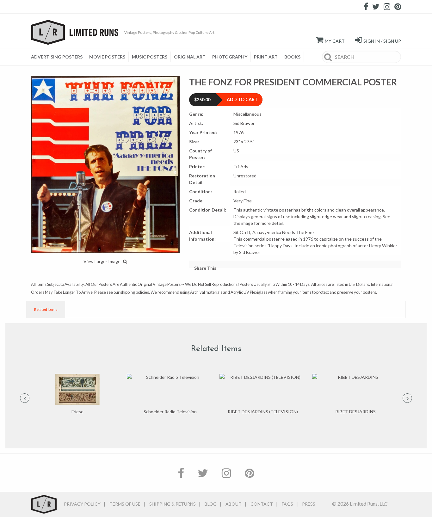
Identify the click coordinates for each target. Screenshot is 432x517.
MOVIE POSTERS (107, 56)
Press (308, 504)
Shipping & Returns (172, 504)
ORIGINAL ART (190, 56)
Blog (211, 504)
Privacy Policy (82, 504)
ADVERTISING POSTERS (57, 56)
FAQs (287, 504)
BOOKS (292, 56)
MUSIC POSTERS (149, 56)
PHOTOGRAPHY (229, 56)
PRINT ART (266, 56)
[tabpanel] (77, 394)
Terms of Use (124, 504)
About (233, 504)
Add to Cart (242, 99)
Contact (261, 504)
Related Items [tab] (46, 309)
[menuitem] (58, 57)
